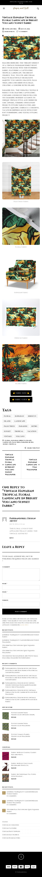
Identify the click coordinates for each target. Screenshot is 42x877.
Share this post (33, 448)
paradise (23, 426)
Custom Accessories (10, 825)
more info (24, 625)
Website (5, 600)
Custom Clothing (9, 828)
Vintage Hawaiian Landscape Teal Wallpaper (31, 464)
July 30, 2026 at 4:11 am (17, 524)
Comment (6, 567)
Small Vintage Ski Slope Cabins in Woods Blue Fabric (21, 700)
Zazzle (5, 822)
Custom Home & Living (11, 838)
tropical (19, 431)
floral (7, 416)
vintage (8, 436)
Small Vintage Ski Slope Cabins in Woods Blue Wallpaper (21, 692)
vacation (31, 431)
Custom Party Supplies (11, 831)
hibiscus (32, 416)
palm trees (9, 426)
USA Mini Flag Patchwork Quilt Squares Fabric (23, 811)
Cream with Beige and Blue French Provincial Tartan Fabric (21, 678)
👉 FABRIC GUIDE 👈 (21, 399)
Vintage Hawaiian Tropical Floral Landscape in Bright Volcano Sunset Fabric (20, 20)
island (7, 421)
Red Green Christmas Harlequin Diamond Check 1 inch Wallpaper (20, 685)
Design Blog (10, 31)
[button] (4, 8)
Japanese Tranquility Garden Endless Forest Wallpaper (22, 802)
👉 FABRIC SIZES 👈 (21, 393)
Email (4, 592)
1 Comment (23, 31)
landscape (20, 421)
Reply (12, 538)
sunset (7, 431)
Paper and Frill (11, 29)
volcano (20, 436)
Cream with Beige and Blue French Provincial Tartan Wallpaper (21, 670)
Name (4, 583)
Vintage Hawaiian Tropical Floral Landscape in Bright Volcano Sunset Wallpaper (10, 464)
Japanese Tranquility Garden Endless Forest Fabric (22, 793)
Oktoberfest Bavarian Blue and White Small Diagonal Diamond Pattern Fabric (20, 657)
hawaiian (19, 416)
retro (34, 426)
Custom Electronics (10, 835)
